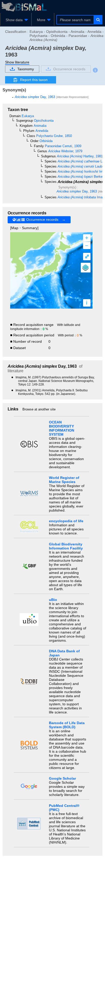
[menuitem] (16, 20)
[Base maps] (85, 267)
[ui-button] (98, 20)
